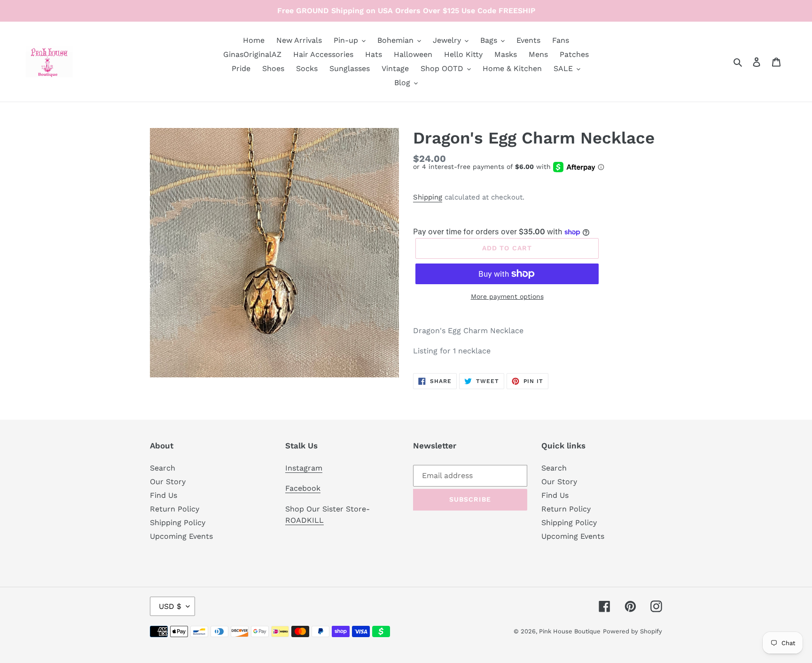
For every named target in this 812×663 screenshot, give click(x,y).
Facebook (302, 488)
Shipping (427, 197)
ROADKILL (304, 520)
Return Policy (174, 508)
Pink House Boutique (570, 631)
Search (162, 467)
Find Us (163, 495)
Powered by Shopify (632, 631)
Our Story (168, 481)
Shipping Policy (177, 522)
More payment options (507, 296)
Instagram (303, 467)
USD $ (170, 606)
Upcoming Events (181, 536)
